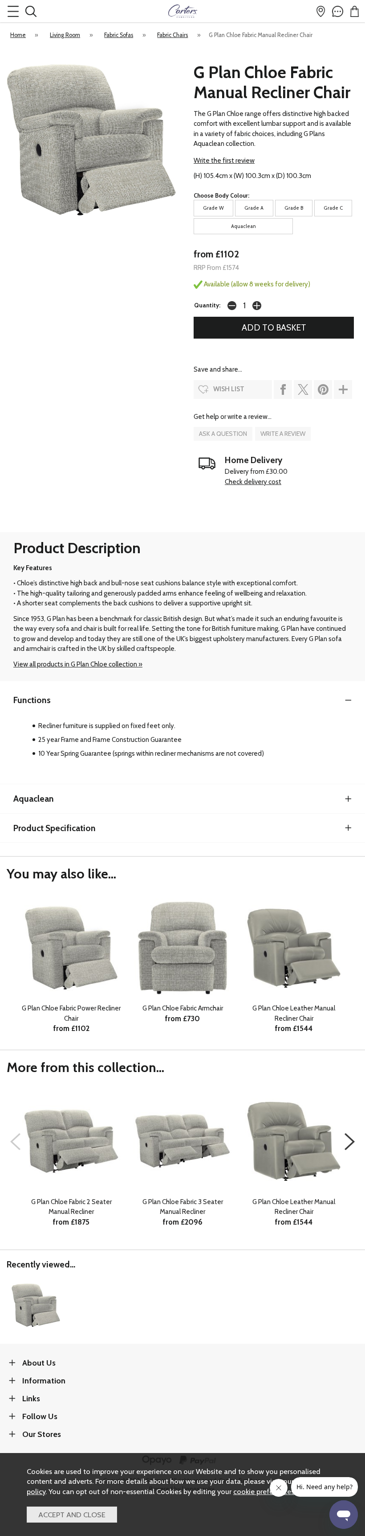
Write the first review (224, 161)
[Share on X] (303, 389)
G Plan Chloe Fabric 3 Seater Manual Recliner (182, 1207)
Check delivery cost (253, 482)
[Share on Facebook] (283, 389)
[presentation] (15, 1141)
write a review (282, 434)
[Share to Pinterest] (323, 389)
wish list (228, 389)
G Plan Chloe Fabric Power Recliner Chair (71, 1013)
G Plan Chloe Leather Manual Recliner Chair (293, 1013)
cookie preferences (263, 1491)
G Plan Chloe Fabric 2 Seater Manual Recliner (71, 1207)
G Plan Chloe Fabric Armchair (182, 1008)
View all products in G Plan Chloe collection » (77, 664)
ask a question (223, 434)
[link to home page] (182, 11)
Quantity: (207, 305)
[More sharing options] (343, 389)
